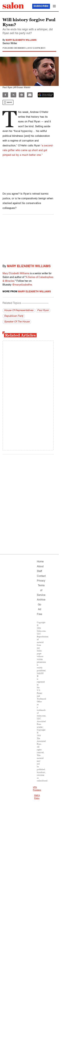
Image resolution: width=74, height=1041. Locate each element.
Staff (39, 571)
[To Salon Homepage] (13, 5)
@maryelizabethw (22, 285)
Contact (41, 576)
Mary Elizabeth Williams (21, 40)
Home (40, 561)
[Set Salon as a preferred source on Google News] (46, 94)
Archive (41, 600)
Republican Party (13, 316)
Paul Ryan (43, 310)
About (40, 566)
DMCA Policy (37, 797)
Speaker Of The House (17, 322)
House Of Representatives (18, 310)
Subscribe (41, 6)
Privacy (41, 581)
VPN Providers (37, 788)
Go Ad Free (39, 609)
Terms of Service (41, 590)
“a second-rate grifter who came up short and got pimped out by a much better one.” (28, 150)
